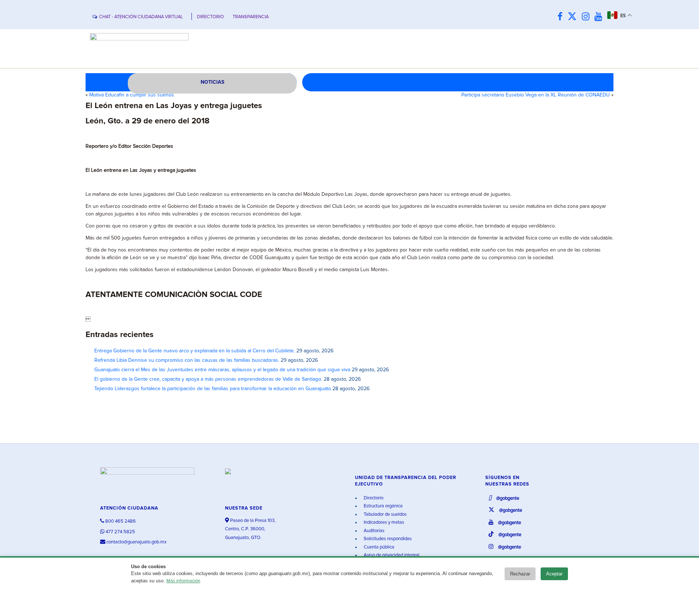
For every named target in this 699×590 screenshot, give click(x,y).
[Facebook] (561, 16)
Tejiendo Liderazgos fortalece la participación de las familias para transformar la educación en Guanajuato (212, 388)
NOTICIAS (212, 82)
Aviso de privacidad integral (391, 555)
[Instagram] (587, 16)
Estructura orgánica (383, 506)
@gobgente (507, 498)
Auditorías (373, 530)
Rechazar (520, 574)
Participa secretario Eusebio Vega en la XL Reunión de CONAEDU (535, 95)
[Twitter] (574, 16)
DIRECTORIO (210, 17)
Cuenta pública (378, 547)
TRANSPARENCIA (251, 17)
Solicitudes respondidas (387, 538)
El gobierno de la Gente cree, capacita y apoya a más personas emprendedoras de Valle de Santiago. (208, 379)
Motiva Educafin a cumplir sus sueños (131, 95)
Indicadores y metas (383, 522)
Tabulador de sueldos (385, 514)
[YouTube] (600, 16)
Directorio (373, 498)
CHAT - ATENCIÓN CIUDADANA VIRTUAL (141, 17)
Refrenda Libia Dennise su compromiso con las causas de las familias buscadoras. (186, 360)
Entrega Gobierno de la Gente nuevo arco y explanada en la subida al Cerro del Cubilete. (194, 350)
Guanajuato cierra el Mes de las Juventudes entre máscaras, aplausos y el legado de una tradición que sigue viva (222, 369)
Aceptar (554, 574)
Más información (183, 581)
